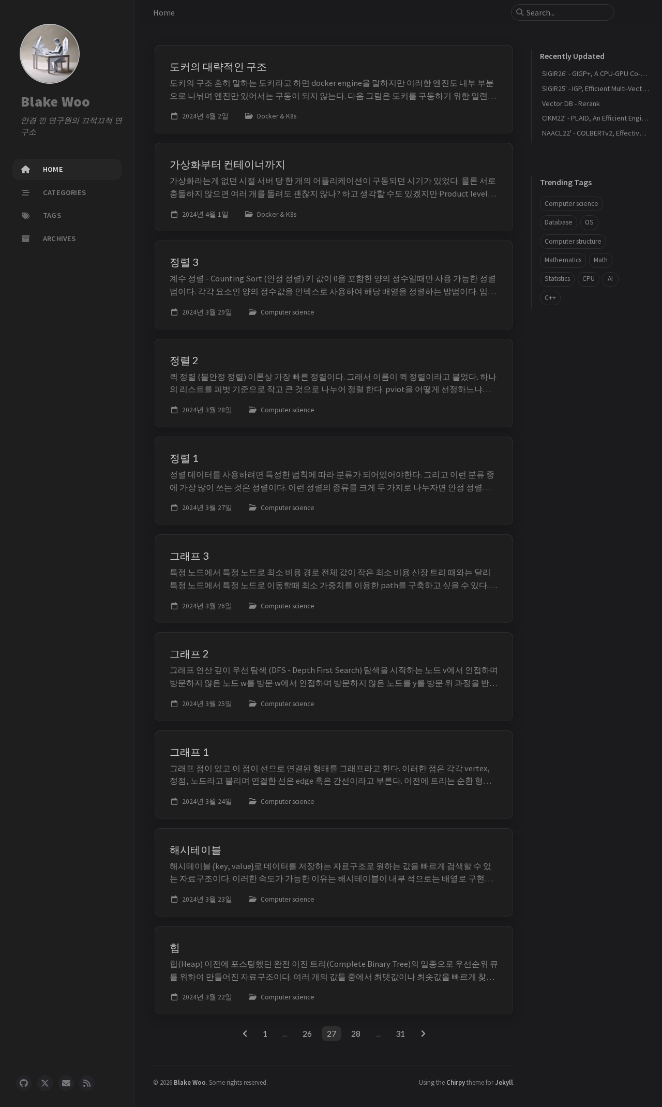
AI (610, 278)
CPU (588, 278)
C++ (550, 297)
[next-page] (422, 1033)
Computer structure (573, 241)
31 (400, 1033)
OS (589, 222)
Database (559, 222)
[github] (24, 1083)
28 (355, 1033)
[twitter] (45, 1083)
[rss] (87, 1083)
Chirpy (455, 1082)
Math (601, 260)
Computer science (571, 203)
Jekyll (504, 1082)
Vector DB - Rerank (571, 103)
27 (331, 1033)
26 (307, 1033)
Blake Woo (55, 101)
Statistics (557, 278)
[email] (66, 1083)
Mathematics (563, 260)
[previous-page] (244, 1033)
